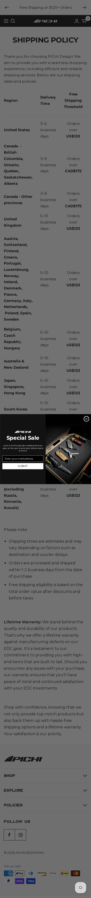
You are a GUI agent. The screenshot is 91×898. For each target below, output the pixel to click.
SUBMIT (23, 466)
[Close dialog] (86, 418)
